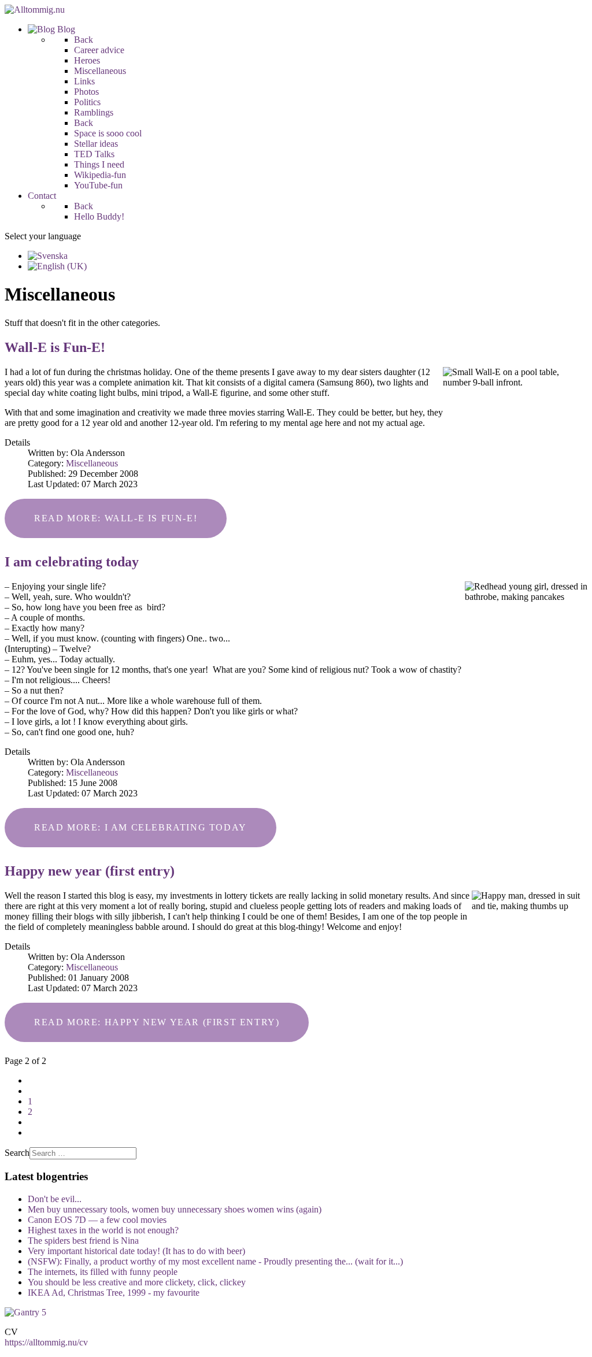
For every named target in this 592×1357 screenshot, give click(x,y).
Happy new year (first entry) (90, 870)
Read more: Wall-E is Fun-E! (115, 518)
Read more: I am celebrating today (140, 827)
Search (17, 1153)
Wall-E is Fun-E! (55, 347)
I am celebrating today (72, 561)
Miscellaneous (92, 463)
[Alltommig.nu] (35, 9)
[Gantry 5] (25, 1312)
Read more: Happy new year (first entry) (156, 1022)
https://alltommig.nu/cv (46, 1342)
